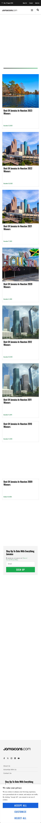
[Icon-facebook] (4, 758)
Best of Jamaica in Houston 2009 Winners (17, 483)
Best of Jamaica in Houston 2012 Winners (17, 343)
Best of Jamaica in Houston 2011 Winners (17, 401)
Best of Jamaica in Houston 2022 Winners (17, 170)
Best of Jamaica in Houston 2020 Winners (17, 285)
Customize (20, 811)
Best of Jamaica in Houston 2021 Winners (17, 227)
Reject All (20, 818)
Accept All (20, 805)
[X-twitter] (8, 758)
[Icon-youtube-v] (18, 758)
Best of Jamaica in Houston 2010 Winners (17, 425)
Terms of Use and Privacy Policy (16, 558)
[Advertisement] (20, 41)
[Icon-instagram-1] (11, 758)
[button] (32, 10)
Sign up (20, 569)
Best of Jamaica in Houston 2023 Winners (17, 112)
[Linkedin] (15, 758)
